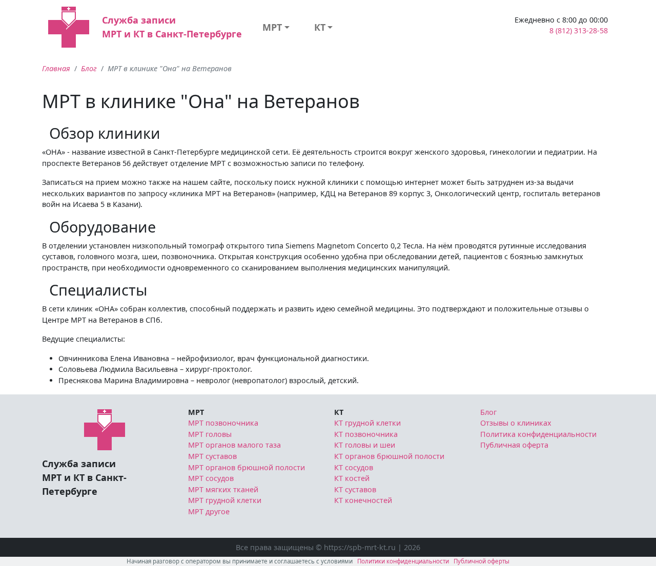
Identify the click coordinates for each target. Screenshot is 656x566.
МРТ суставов (212, 456)
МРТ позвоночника (223, 423)
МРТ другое (209, 511)
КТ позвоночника (366, 434)
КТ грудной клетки (367, 423)
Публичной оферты (481, 561)
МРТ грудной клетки (224, 500)
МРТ (272, 27)
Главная (56, 68)
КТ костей (352, 478)
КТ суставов (355, 489)
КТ (319, 27)
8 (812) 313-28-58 (578, 30)
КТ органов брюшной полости (389, 456)
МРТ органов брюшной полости (246, 467)
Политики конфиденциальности (403, 561)
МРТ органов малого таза (234, 445)
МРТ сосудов (211, 478)
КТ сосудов (353, 467)
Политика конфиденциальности (538, 434)
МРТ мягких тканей (223, 489)
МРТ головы (210, 434)
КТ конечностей (363, 500)
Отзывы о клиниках (515, 423)
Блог (89, 68)
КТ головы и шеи (364, 445)
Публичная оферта (514, 445)
